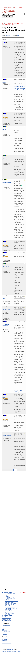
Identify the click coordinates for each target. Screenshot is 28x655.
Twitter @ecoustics (6, 643)
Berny (4, 158)
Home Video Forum (7, 615)
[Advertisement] (14, 530)
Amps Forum (8, 595)
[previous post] (3, 79)
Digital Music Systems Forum (12, 608)
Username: (6, 35)
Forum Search (8, 16)
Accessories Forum (7, 619)
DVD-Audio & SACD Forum (11, 601)
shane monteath (6, 45)
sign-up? (8, 35)
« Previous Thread (8, 470)
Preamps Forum (8, 610)
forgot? (18, 35)
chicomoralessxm (7, 309)
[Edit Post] (24, 42)
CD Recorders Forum (10, 598)
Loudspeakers (16, 5)
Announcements (6, 633)
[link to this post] (6, 42)
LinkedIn (4, 641)
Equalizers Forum (9, 602)
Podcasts (20, 7)
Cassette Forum (8, 596)
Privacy (19, 651)
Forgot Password (6, 625)
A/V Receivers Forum (10, 593)
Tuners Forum (8, 614)
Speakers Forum (9, 612)
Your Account (5, 634)
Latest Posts (5, 5)
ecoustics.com (10, 649)
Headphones (10, 7)
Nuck (4, 244)
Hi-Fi (10, 5)
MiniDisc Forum (8, 605)
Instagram (4, 640)
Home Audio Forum (7, 592)
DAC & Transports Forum (11, 599)
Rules (3, 629)
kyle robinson (6, 324)
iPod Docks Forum (9, 604)
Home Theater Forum (7, 616)
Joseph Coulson (6, 116)
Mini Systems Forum (10, 607)
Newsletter (14, 651)
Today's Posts (22, 592)
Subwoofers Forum (9, 613)
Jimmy (4, 82)
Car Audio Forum (6, 618)
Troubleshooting (6, 631)
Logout (3, 626)
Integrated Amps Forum (10, 603)
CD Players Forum (9, 597)
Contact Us (9, 651)
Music (15, 7)
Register (4, 628)
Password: (16, 35)
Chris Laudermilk (7, 182)
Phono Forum (8, 609)
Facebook (4, 639)
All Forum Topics (6, 620)
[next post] (3, 42)
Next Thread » (21, 470)
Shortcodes (4, 630)
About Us (4, 651)
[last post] (4, 42)
